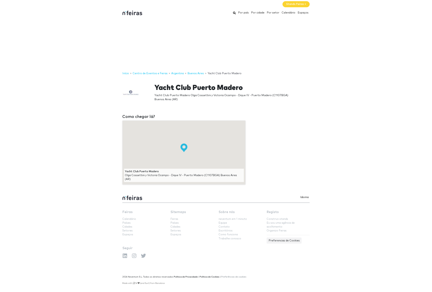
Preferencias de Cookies (284, 240)
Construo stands (277, 219)
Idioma (304, 197)
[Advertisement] (216, 44)
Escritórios (226, 230)
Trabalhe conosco (230, 238)
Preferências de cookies (233, 277)
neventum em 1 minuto (233, 219)
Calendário (288, 12)
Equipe (223, 223)
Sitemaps (178, 212)
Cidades (127, 227)
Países (126, 223)
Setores (127, 230)
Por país (243, 12)
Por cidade (257, 12)
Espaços (303, 12)
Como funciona (228, 234)
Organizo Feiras (277, 230)
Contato (224, 227)
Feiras (127, 212)
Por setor (273, 12)
